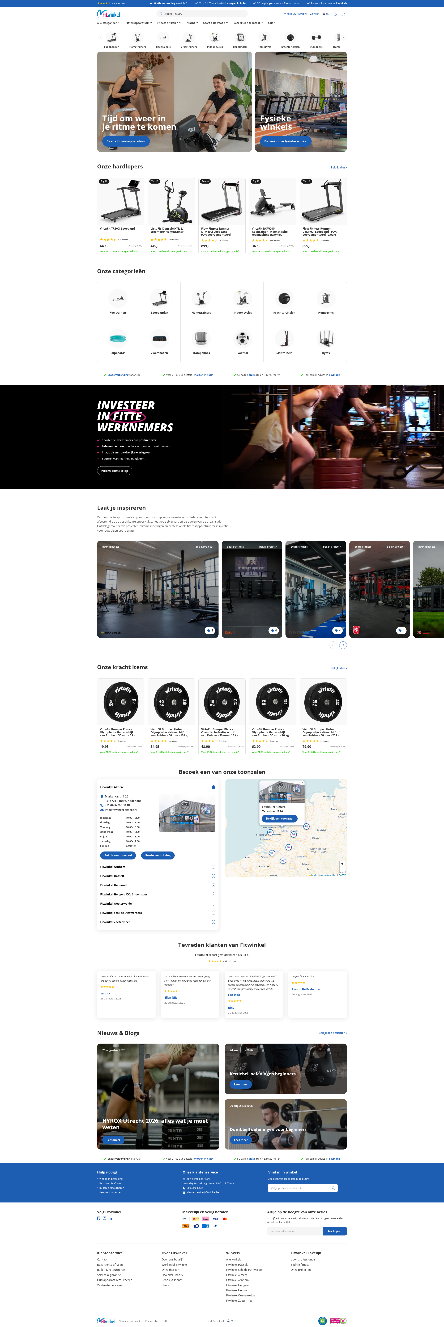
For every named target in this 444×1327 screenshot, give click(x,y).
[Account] (335, 14)
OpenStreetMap (328, 875)
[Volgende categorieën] (343, 38)
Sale (270, 22)
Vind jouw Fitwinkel (295, 13)
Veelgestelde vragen (110, 1285)
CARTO (342, 875)
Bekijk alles (338, 167)
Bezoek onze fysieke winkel (286, 141)
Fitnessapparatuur (137, 22)
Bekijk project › (204, 546)
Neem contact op (114, 471)
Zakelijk (314, 13)
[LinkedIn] (110, 1218)
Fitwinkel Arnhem (237, 1280)
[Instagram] (104, 1218)
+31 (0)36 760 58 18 (117, 805)
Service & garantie (110, 1192)
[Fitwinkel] (105, 1321)
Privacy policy (151, 1321)
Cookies (165, 1321)
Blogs (165, 1285)
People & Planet (172, 1280)
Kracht (191, 22)
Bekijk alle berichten (332, 1033)
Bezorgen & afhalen (110, 1183)
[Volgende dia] (343, 645)
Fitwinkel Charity (172, 1275)
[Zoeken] (333, 1188)
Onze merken (170, 1270)
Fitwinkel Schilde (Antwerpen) (245, 1270)
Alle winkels (233, 1259)
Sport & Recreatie (214, 22)
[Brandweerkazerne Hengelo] (158, 589)
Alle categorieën (107, 22)
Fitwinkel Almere (236, 1275)
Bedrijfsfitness (300, 1265)
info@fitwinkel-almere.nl (121, 810)
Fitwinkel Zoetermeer (240, 1301)
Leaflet (314, 875)
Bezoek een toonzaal (246, 22)
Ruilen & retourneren (111, 1187)
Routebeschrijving (157, 855)
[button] (294, 834)
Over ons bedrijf (172, 1259)
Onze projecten (301, 1270)
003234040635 (195, 1187)
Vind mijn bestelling (111, 1178)
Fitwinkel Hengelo (237, 1285)
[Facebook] (98, 1218)
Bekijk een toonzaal (279, 818)
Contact (102, 1259)
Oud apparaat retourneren (114, 1280)
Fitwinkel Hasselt (237, 1265)
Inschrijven (334, 1231)
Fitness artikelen (167, 22)
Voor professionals (303, 1259)
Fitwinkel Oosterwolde (240, 1295)
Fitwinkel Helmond (238, 1290)
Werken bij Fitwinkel (174, 1265)
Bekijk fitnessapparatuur (126, 141)
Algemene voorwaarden (130, 1321)
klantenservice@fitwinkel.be (203, 1192)
